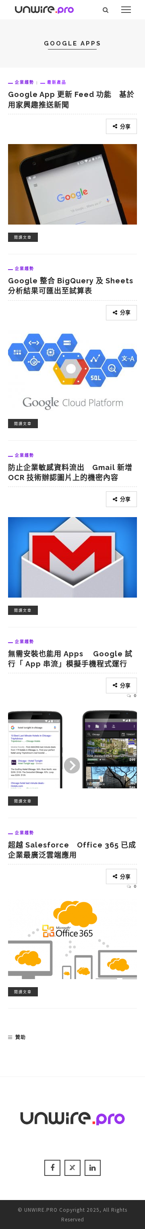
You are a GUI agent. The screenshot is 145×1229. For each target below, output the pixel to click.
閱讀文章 (23, 237)
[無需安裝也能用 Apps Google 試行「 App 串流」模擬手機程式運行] (72, 746)
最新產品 (56, 82)
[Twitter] (72, 1168)
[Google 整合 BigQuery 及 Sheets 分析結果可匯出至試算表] (72, 369)
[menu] (126, 9)
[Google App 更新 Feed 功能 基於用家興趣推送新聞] (72, 183)
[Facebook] (52, 1168)
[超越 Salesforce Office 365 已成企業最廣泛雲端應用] (72, 937)
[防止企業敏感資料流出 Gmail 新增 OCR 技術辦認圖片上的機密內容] (72, 556)
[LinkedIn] (93, 1168)
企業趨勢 (24, 82)
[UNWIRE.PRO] (44, 8)
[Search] (106, 9)
